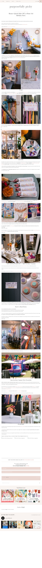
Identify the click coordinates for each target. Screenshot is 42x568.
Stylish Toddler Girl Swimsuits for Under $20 (34, 499)
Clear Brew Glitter (4, 231)
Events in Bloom (22, 426)
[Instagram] (38, 0)
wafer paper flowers (10, 93)
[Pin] (4, 18)
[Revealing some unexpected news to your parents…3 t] (13, 524)
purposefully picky (21, 6)
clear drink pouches (36, 230)
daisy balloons (17, 57)
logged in (6, 509)
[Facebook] (36, 0)
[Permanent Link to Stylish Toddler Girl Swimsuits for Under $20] (34, 502)
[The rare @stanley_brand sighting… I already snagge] (5, 524)
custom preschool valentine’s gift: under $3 (7, 499)
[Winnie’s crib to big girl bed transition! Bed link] (21, 524)
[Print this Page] (8, 477)
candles (15, 93)
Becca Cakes (16, 92)
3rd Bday (27, 465)
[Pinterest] (37, 0)
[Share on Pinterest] (4, 477)
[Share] (2, 18)
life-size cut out (26, 124)
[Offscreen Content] (1, 1)
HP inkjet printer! (24, 24)
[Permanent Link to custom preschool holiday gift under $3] (20, 502)
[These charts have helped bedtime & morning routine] (37, 524)
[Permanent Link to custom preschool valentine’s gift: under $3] (7, 502)
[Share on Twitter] (5, 477)
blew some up (31, 55)
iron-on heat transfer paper (20, 201)
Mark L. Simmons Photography (11, 26)
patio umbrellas (13, 387)
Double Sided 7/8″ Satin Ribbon (6, 349)
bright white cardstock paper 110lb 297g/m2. (19, 271)
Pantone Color (25, 92)
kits (14, 55)
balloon (10, 55)
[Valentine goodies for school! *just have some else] (29, 524)
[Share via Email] (7, 477)
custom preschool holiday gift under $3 (21, 499)
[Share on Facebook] (3, 477)
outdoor (33, 386)
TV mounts (4, 387)
